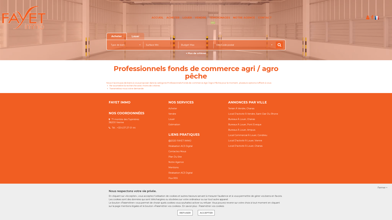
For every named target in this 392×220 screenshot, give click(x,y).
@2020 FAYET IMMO (179, 140)
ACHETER (172, 17)
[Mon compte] (367, 17)
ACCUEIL (157, 17)
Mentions (173, 167)
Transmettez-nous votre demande (126, 88)
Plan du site (175, 156)
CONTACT (265, 17)
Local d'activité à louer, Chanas (245, 146)
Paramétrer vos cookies (211, 206)
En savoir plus (189, 206)
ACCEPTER (206, 212)
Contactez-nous (177, 151)
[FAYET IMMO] (35, 17)
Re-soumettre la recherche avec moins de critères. (134, 85)
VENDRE (200, 17)
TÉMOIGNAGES (219, 17)
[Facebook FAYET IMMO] (372, 17)
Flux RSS (173, 178)
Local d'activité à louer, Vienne (245, 140)
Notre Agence (176, 162)
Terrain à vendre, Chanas (241, 108)
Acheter (172, 108)
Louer (171, 119)
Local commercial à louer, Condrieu (247, 135)
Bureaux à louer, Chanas (241, 119)
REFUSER (185, 212)
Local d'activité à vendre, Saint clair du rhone (253, 113)
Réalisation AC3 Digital (180, 146)
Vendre (172, 113)
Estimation (174, 124)
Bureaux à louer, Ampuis (241, 129)
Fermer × (382, 187)
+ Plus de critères (196, 53)
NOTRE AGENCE (244, 17)
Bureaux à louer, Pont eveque (244, 124)
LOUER (187, 17)
